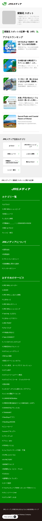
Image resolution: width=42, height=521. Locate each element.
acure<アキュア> (9, 431)
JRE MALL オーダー (10, 285)
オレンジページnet (9, 492)
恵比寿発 (6, 384)
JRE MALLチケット (10, 304)
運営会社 (6, 249)
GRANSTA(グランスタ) (11, 408)
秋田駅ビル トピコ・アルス (13, 469)
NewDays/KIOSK (9, 422)
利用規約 (6, 254)
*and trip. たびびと (9, 313)
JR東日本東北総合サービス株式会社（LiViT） (19, 403)
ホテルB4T (7, 370)
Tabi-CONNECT (8, 337)
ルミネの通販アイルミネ (11, 394)
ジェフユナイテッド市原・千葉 (14, 450)
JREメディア (6, 180)
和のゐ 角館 (7, 356)
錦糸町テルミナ (8, 464)
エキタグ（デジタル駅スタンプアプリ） (17, 389)
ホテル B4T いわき (9, 497)
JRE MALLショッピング (11, 309)
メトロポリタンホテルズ (11, 342)
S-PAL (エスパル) (9, 455)
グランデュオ (8, 436)
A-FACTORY (7, 459)
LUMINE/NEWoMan (10, 398)
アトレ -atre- (7, 441)
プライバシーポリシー (11, 259)
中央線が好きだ (8, 332)
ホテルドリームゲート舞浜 (12, 375)
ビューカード (8, 426)
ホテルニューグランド (11, 351)
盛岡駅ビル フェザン (10, 478)
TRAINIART (7, 412)
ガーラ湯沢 (7, 483)
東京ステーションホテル (11, 361)
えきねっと (7, 299)
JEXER (5, 290)
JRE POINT (7, 323)
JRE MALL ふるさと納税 (11, 295)
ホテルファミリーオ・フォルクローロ (16, 379)
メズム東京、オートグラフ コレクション (17, 365)
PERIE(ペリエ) (8, 445)
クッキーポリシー (9, 268)
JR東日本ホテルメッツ (11, 346)
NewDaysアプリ (9, 417)
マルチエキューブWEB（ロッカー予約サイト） (20, 488)
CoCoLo (6, 474)
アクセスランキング (13, 37)
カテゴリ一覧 (9, 196)
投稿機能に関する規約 (11, 264)
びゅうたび (7, 328)
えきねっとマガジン (10, 318)
